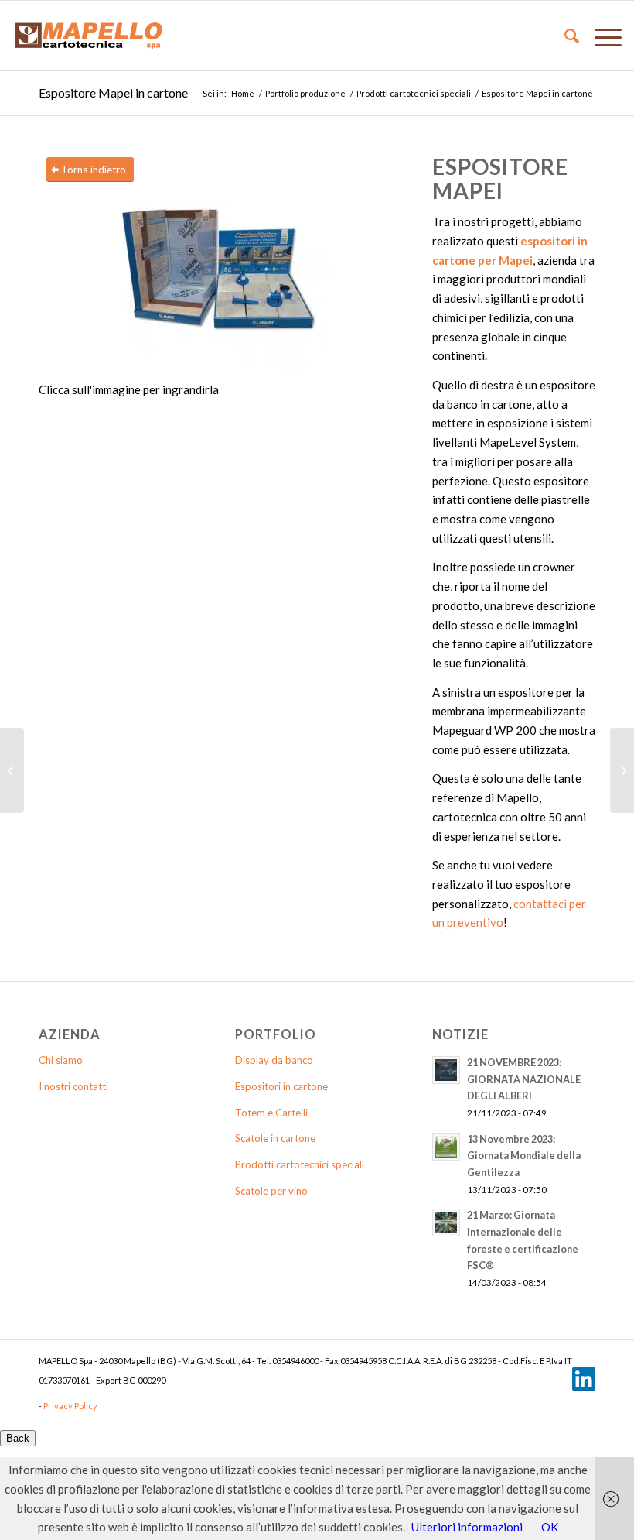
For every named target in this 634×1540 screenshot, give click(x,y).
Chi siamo (61, 1060)
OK (549, 1527)
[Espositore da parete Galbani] (12, 770)
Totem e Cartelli (271, 1112)
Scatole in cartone (275, 1138)
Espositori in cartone (281, 1086)
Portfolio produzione (305, 93)
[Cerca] (564, 35)
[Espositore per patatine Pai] (622, 770)
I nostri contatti (73, 1086)
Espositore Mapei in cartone (113, 92)
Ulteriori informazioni (467, 1527)
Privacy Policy (70, 1406)
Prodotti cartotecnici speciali (413, 93)
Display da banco (274, 1060)
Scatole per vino (271, 1191)
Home (242, 93)
